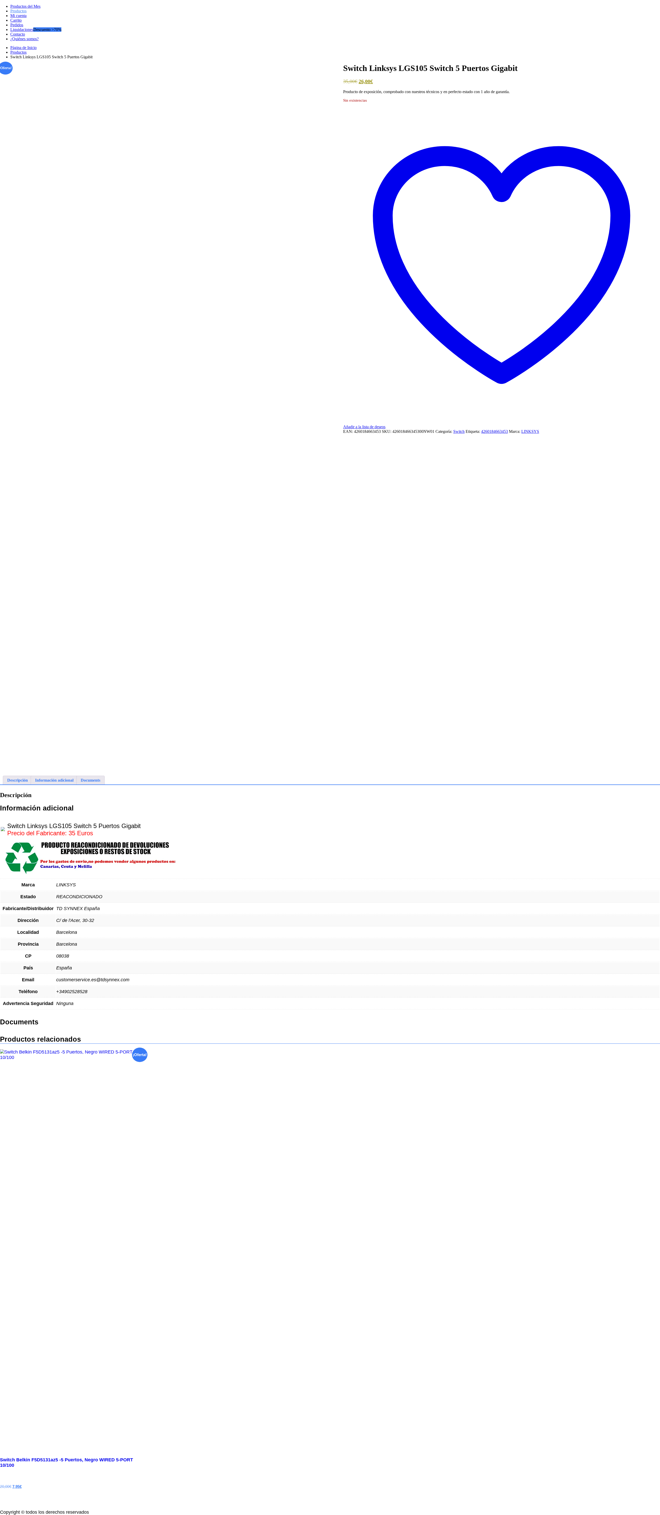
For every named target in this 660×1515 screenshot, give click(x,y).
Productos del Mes (25, 6)
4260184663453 (494, 431)
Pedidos (16, 25)
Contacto (17, 34)
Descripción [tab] (17, 780)
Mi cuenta (18, 15)
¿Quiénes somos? (24, 39)
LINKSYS (530, 431)
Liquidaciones (21, 29)
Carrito (16, 20)
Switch (459, 431)
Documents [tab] (90, 780)
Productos (18, 11)
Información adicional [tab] (54, 780)
